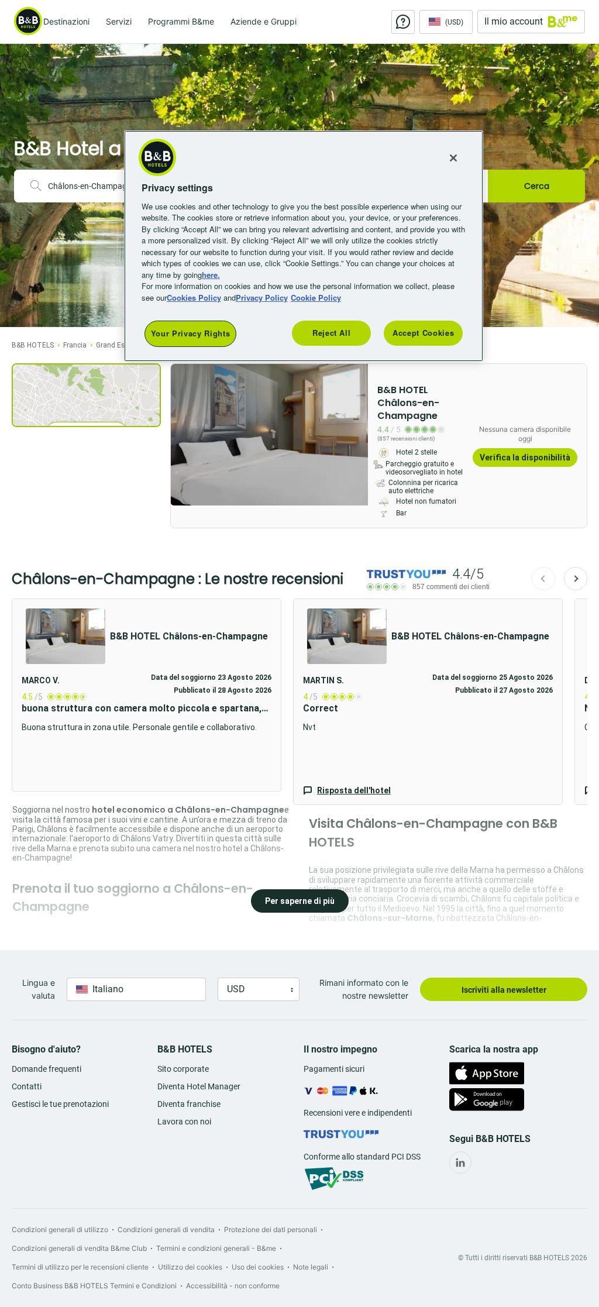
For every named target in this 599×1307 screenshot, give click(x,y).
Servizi (119, 21)
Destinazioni (66, 21)
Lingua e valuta (38, 989)
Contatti (27, 1086)
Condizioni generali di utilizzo (60, 1229)
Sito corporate (183, 1069)
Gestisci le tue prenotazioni (60, 1104)
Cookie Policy (316, 297)
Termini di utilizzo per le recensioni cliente (80, 1267)
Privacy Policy (262, 297)
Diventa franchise (189, 1104)
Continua (575, 578)
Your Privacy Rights (190, 333)
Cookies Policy (194, 297)
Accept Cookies (423, 332)
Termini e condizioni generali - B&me (216, 1248)
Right (355, 434)
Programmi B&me (181, 21)
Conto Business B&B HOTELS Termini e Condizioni (94, 1285)
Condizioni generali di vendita (166, 1229)
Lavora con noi (184, 1121)
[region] (303, 245)
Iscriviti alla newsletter (504, 990)
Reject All (331, 332)
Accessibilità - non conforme (233, 1285)
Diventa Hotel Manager (198, 1086)
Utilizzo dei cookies (190, 1267)
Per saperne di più (300, 901)
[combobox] (95, 186)
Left (183, 434)
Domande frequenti (46, 1069)
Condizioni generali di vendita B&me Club (79, 1248)
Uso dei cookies (258, 1267)
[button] (428, 702)
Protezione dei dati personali (270, 1229)
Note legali (310, 1267)
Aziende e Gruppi (263, 21)
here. (211, 274)
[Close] (453, 158)
